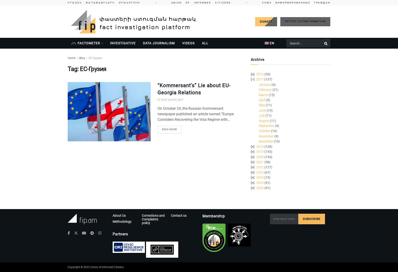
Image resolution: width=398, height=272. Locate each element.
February (265, 90)
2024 (260, 177)
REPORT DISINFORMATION (305, 21)
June (262, 110)
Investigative (123, 43)
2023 (260, 172)
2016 (260, 74)
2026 (260, 188)
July (262, 115)
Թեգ (82, 58)
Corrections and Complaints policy (153, 219)
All (205, 43)
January (265, 84)
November (266, 136)
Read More (169, 129)
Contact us (179, 215)
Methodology (122, 221)
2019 (260, 152)
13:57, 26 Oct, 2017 (171, 99)
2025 (260, 183)
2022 (260, 167)
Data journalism (159, 43)
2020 (260, 157)
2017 (260, 79)
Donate (266, 21)
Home (71, 58)
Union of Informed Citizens (107, 267)
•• (199, 2)
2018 (260, 146)
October (264, 131)
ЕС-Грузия (95, 58)
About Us (119, 215)
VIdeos (188, 43)
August (264, 121)
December (266, 141)
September (266, 126)
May (262, 105)
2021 (260, 162)
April (262, 100)
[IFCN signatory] (213, 238)
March (263, 95)
